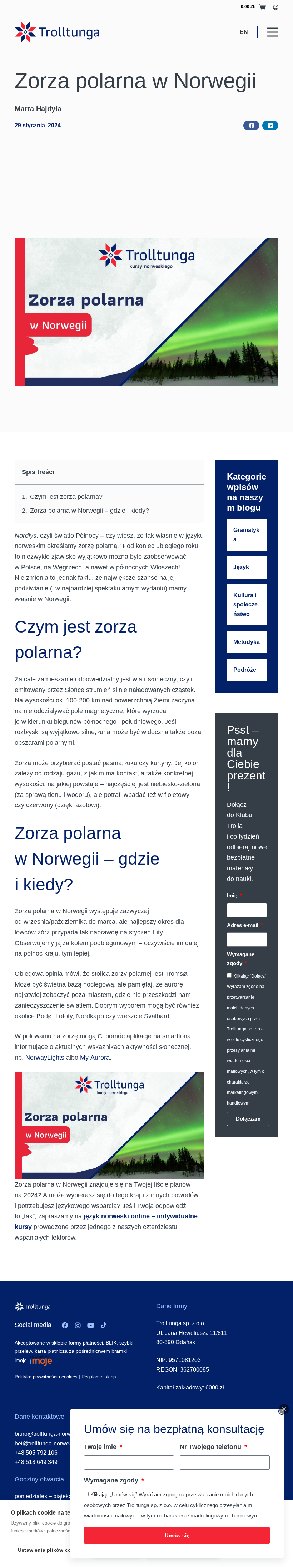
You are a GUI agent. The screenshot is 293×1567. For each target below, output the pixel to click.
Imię (233, 895)
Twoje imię (101, 1446)
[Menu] (272, 32)
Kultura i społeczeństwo (245, 604)
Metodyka (246, 642)
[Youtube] (90, 1325)
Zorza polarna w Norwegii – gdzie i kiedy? (89, 510)
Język (241, 567)
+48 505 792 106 (36, 1453)
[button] (251, 125)
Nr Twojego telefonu (211, 1446)
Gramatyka (246, 534)
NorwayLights (44, 1057)
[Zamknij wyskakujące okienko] (284, 1409)
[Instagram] (77, 1325)
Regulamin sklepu (99, 1376)
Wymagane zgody (112, 1480)
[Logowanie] (275, 7)
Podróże (244, 670)
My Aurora (95, 1057)
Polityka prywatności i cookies (46, 1376)
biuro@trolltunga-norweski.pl (51, 1434)
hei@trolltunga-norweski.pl (49, 1443)
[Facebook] (65, 1325)
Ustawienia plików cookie (50, 1550)
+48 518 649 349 (36, 1462)
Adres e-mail (243, 925)
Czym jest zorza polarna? (66, 496)
